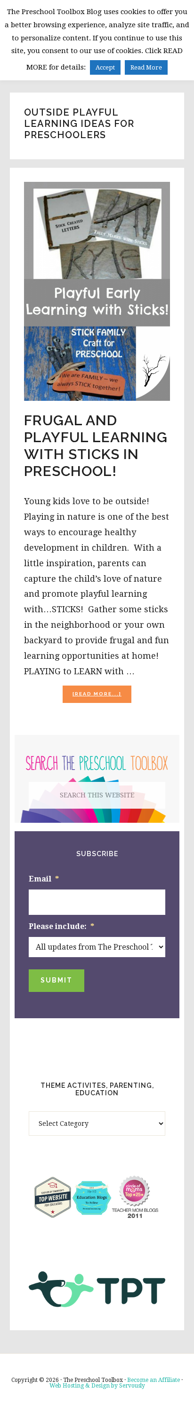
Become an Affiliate (153, 1380)
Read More (146, 67)
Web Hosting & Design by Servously (97, 1385)
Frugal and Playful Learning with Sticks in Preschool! (96, 445)
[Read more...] (102, 696)
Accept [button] (105, 67)
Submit (56, 980)
